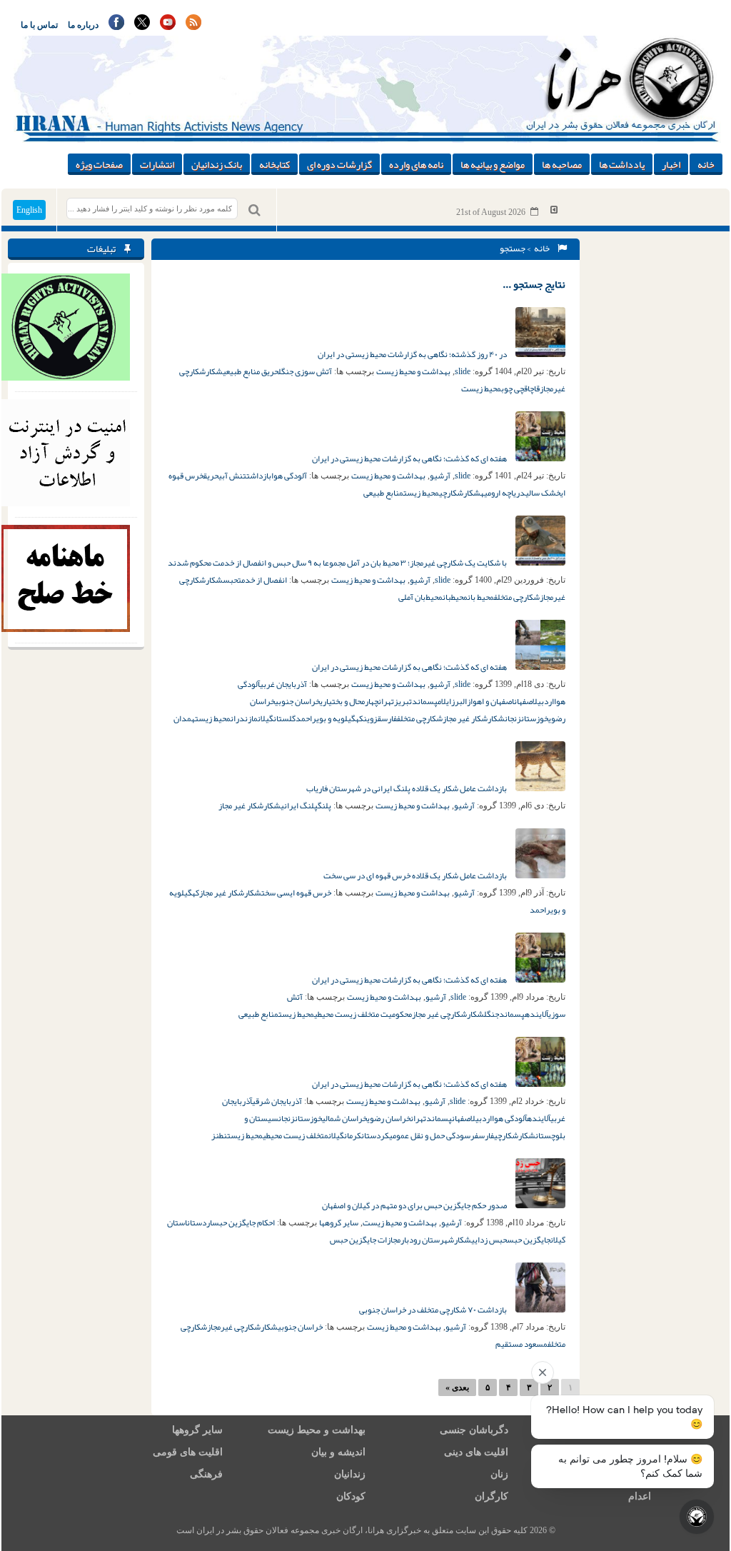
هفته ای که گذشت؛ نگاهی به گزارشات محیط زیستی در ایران (410, 458)
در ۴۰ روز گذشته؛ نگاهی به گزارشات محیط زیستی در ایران (413, 354)
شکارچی (451, 492)
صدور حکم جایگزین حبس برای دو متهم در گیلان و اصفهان (415, 1205)
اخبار (671, 164)
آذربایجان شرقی (277, 1101)
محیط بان (481, 597)
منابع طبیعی (383, 492)
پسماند (425, 701)
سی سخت (275, 892)
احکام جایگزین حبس (243, 1222)
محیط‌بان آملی (420, 597)
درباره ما (83, 25)
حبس (230, 579)
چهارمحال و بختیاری (349, 701)
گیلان (265, 718)
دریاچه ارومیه (502, 492)
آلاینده (536, 1014)
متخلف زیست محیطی (295, 1135)
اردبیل (543, 701)
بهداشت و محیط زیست (413, 371)
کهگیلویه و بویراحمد (329, 718)
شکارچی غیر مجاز (439, 1014)
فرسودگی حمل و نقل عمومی (433, 1135)
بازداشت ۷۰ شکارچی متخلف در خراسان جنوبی (433, 1309)
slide (462, 371)
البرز (459, 701)
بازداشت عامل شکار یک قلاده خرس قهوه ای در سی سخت (415, 875)
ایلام (444, 701)
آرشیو (440, 475)
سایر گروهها (338, 1222)
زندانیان (350, 1474)
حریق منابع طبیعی (250, 371)
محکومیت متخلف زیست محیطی (363, 1014)
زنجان (513, 718)
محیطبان (455, 597)
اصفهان (523, 701)
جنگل (491, 1014)
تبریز (403, 701)
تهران (386, 701)
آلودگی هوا (289, 475)
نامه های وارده (416, 164)
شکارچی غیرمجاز (234, 1326)
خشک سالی (542, 492)
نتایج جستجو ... (534, 284)
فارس (389, 718)
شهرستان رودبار (427, 1239)
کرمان (352, 1135)
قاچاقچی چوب (520, 388)
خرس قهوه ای (310, 892)
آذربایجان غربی (283, 684)
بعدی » (457, 1387)
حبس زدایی (489, 1239)
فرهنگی (206, 1474)
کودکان (351, 1496)
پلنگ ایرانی (299, 805)
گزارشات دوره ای (339, 164)
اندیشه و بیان (338, 1452)
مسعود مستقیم (521, 1343)
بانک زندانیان (216, 164)
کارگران (491, 1496)
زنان (499, 1474)
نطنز (219, 1135)
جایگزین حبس (528, 1239)
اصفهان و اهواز (490, 701)
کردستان (375, 1135)
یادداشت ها (622, 164)
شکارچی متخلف (517, 597)
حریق (210, 475)
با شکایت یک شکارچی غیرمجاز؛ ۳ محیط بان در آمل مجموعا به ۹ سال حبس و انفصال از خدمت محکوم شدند (338, 562)
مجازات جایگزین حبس (365, 1239)
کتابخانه (274, 164)
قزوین (372, 718)
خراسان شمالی (344, 1118)
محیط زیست (481, 388)
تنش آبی (232, 475)
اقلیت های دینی (476, 1452)
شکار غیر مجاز (465, 718)
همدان (184, 718)
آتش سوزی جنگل (305, 371)
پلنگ (324, 805)
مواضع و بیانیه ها (492, 164)
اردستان (199, 1222)
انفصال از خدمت (262, 579)
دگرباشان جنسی (474, 1430)
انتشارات (157, 164)
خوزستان (534, 718)
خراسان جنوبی (297, 701)
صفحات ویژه (99, 164)
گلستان (284, 718)
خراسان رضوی (388, 1118)
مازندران (244, 718)
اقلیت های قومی (188, 1452)
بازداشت (258, 475)
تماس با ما (39, 25)
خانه (706, 164)
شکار (214, 371)
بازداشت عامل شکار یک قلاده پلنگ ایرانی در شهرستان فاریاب (407, 788)
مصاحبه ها (562, 164)
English (29, 210)
